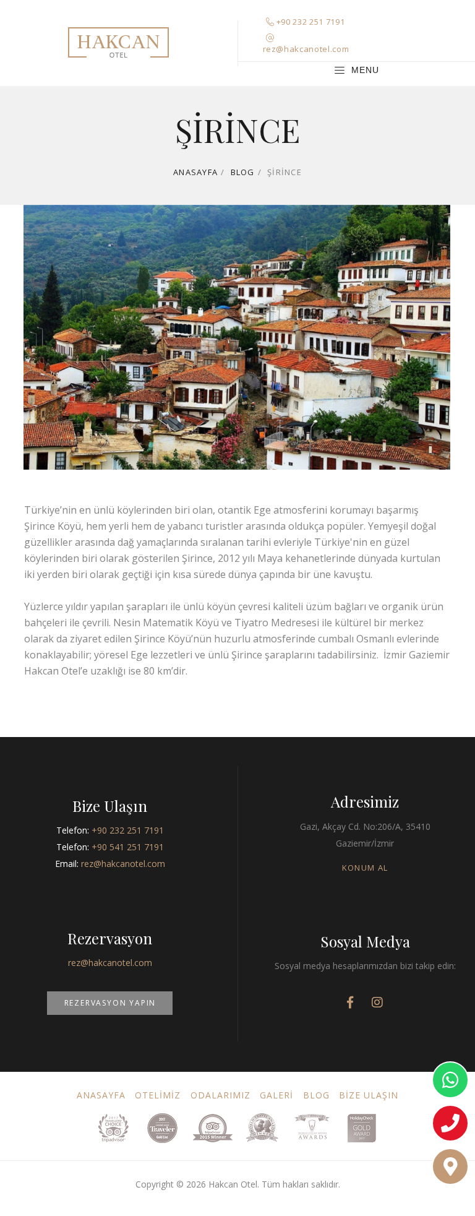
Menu (365, 69)
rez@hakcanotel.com (306, 48)
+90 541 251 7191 (128, 847)
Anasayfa (195, 172)
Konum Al (365, 867)
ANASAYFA (101, 1095)
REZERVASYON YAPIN (110, 1003)
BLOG (316, 1095)
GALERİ (276, 1095)
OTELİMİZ (158, 1095)
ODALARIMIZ (220, 1095)
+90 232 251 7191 (310, 21)
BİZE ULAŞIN (369, 1095)
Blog (243, 172)
